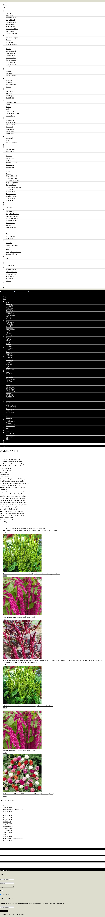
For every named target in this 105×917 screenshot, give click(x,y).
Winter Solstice (11, 274)
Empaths (9, 82)
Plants (5, 3)
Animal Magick (11, 22)
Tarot (7, 258)
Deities (8, 71)
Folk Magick (10, 98)
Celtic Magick (10, 53)
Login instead (20, 914)
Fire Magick (10, 96)
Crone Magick (10, 62)
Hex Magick (10, 133)
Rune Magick (10, 238)
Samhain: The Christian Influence (13, 838)
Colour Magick (11, 60)
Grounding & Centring (13, 113)
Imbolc (8, 140)
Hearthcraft (9, 127)
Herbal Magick (11, 131)
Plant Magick (10, 223)
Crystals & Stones (11, 64)
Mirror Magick (11, 194)
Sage (4, 834)
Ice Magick (9, 138)
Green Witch (10, 111)
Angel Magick (10, 20)
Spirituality (9, 249)
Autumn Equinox (11, 33)
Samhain (9, 243)
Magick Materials (11, 176)
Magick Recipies (11, 178)
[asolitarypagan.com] (20, 292)
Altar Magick (10, 15)
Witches (8, 281)
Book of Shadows (11, 44)
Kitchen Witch (10, 149)
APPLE (5, 805)
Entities (8, 87)
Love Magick (10, 165)
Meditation (9, 189)
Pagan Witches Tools (12, 214)
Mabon (8, 171)
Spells (8, 247)
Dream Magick (11, 75)
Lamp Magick (10, 158)
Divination (9, 73)
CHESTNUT (7, 822)
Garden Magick (11, 102)
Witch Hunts (10, 276)
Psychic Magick (11, 227)
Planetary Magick (11, 220)
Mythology (9, 200)
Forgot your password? (7, 887)
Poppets (8, 225)
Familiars (9, 93)
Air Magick (9, 13)
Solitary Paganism (12, 245)
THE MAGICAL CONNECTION (13, 809)
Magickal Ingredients (13, 180)
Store (4, 7)
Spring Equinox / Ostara (13, 252)
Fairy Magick (10, 91)
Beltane (8, 40)
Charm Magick (11, 58)
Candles (8, 49)
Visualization (10, 265)
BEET (5, 813)
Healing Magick (11, 122)
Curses (8, 67)
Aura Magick (10, 31)
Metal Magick (10, 191)
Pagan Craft (10, 211)
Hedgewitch (10, 129)
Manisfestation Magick (13, 187)
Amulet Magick (11, 17)
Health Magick (10, 124)
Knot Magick (10, 151)
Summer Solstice (11, 162)
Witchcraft (9, 278)
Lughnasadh (10, 167)
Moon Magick (10, 198)
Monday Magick (11, 196)
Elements (9, 80)
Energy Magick (11, 84)
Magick (8, 174)
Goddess (8, 107)
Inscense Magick (11, 142)
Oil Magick (9, 207)
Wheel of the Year (11, 272)
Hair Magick (10, 120)
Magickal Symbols (12, 182)
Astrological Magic (12, 29)
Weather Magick (11, 269)
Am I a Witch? (7, 818)
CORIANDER (7, 830)
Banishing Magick (12, 38)
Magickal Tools (11, 185)
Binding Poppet (7, 826)
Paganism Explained (12, 216)
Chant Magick (10, 55)
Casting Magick (11, 51)
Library (5, 5)
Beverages (9, 42)
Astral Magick (10, 26)
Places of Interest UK (13, 218)
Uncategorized (4, 446)
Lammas (9, 156)
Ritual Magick (10, 236)
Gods (7, 109)
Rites (7, 234)
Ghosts (8, 104)
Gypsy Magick (10, 116)
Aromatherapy (10, 24)
